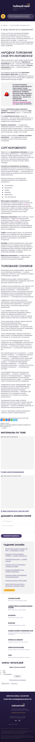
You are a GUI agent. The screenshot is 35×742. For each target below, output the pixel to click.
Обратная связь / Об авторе (17, 696)
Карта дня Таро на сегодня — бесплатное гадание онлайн (15, 585)
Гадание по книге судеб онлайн (16, 580)
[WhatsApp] (11, 420)
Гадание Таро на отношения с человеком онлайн (15, 565)
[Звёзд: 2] (10, 425)
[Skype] (14, 420)
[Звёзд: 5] (28, 425)
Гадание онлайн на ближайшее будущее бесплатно (16, 576)
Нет (4, 672)
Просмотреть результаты (17, 680)
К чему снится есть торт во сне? (15, 511)
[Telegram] (17, 420)
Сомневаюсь (7, 674)
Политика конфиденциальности (18, 699)
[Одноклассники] (4, 420)
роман (26, 204)
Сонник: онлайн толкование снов (20, 630)
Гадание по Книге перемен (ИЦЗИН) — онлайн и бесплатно (16, 555)
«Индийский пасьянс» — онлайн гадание (16, 560)
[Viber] (9, 420)
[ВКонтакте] (1, 420)
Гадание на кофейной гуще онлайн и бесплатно (14, 570)
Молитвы (11, 623)
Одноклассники (19, 720)
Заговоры (12, 615)
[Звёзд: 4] (22, 425)
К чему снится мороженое (12, 472)
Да (4, 671)
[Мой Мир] (6, 420)
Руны (10, 655)
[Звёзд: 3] (16, 425)
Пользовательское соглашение (18, 712)
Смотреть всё (9, 590)
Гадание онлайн (14, 598)
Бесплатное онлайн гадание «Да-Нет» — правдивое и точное (16, 549)
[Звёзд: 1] (3, 425)
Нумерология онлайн (16, 647)
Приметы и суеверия (15, 639)
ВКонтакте (16, 720)
